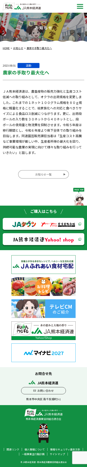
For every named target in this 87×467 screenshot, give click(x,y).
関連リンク (13, 449)
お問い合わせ (45, 391)
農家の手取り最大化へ (39, 48)
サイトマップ (57, 454)
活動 (28, 65)
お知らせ (18, 48)
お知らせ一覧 (43, 174)
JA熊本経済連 (43, 239)
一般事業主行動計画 (33, 454)
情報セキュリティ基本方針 (65, 449)
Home (6, 48)
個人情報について (34, 449)
